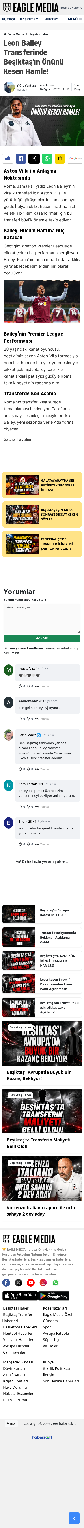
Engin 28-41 (28, 821)
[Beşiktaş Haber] (42, 1042)
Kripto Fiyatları (15, 1381)
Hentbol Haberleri (18, 1333)
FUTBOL (9, 19)
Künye (48, 1362)
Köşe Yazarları (55, 1308)
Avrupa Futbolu (16, 1345)
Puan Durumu (15, 1399)
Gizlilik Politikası (56, 1368)
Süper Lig (51, 1339)
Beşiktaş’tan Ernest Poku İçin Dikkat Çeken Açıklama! (59, 1007)
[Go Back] (74, 1518)
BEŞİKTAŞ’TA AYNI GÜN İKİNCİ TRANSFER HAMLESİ (57, 961)
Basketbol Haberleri (20, 1327)
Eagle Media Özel (57, 1314)
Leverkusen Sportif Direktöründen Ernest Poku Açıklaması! (57, 984)
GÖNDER (42, 638)
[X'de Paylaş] (34, 159)
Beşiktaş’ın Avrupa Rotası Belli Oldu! (54, 912)
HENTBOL (52, 19)
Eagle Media (15, 34)
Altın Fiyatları (14, 1374)
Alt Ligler (50, 1345)
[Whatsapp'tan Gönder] (47, 159)
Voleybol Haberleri (18, 1339)
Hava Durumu (15, 1387)
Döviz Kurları (14, 1368)
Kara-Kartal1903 (31, 784)
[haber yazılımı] (42, 1436)
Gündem (50, 1320)
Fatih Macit (27, 735)
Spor (47, 1327)
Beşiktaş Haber (38, 34)
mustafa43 (27, 668)
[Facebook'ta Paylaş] (21, 159)
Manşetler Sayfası (18, 1362)
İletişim (49, 1374)
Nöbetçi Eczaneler (18, 1393)
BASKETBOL (30, 19)
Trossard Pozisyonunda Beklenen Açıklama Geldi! (58, 937)
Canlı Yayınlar (14, 1352)
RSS (12, 1423)
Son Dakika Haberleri (61, 1381)
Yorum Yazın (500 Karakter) (25, 599)
